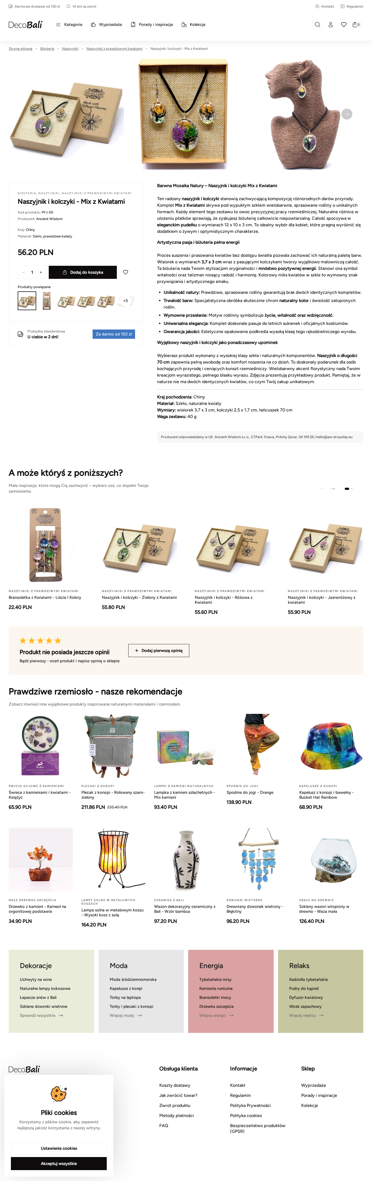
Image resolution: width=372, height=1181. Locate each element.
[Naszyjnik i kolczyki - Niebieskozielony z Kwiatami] (66, 300)
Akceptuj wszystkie (59, 1163)
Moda (118, 965)
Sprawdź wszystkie (37, 1015)
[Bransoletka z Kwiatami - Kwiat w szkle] (46, 300)
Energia (211, 965)
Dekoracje (36, 965)
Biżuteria (47, 49)
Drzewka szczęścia (216, 1006)
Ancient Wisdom (49, 219)
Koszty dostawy (174, 1085)
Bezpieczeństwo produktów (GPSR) (257, 1128)
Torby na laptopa (125, 997)
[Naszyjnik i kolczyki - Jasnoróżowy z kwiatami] (106, 300)
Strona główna (20, 49)
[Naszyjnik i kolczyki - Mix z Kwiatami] (27, 300)
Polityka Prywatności (250, 1105)
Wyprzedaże (313, 1085)
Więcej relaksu (302, 1015)
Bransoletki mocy (215, 997)
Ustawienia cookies (59, 1148)
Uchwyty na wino (36, 979)
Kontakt (327, 6)
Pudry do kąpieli (304, 988)
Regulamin (355, 6)
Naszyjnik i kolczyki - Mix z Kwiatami (179, 49)
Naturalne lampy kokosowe (45, 988)
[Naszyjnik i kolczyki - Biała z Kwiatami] (86, 300)
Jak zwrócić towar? (178, 1095)
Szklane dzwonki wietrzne (43, 1006)
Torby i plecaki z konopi (131, 1006)
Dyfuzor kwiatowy (306, 997)
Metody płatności (176, 1115)
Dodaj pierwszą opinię (162, 650)
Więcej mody (122, 1015)
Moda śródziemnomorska (133, 979)
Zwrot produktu (174, 1105)
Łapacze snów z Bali (38, 997)
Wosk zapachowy (305, 1006)
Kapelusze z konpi (126, 988)
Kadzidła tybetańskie (308, 979)
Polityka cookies (246, 1115)
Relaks (299, 965)
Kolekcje (309, 1105)
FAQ (163, 1125)
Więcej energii (212, 1015)
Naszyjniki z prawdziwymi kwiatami (114, 49)
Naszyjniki (70, 49)
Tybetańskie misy (215, 979)
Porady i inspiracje (319, 1095)
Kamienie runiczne (216, 988)
